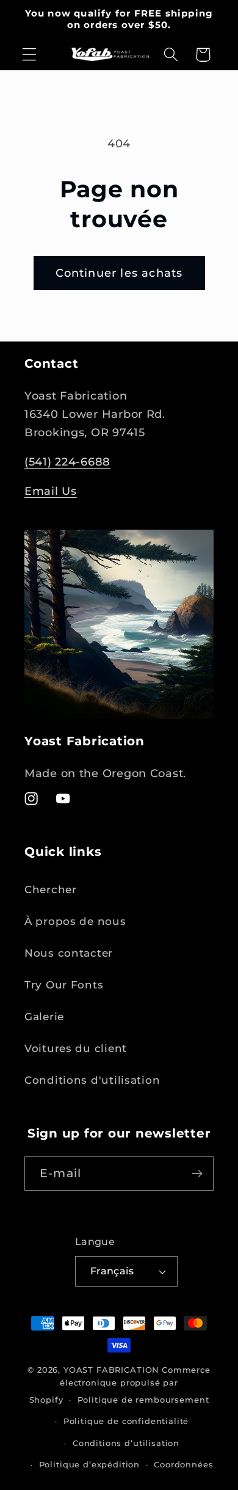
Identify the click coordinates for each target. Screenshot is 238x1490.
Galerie (44, 1016)
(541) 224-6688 (67, 462)
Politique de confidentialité (126, 1421)
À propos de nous (75, 921)
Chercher (50, 889)
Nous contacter (68, 953)
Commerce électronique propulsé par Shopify (120, 1384)
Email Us (50, 491)
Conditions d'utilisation (92, 1080)
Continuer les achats (119, 273)
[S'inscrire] (197, 1173)
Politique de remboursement (143, 1399)
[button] (29, 54)
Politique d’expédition (89, 1464)
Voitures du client (75, 1048)
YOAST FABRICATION (111, 1370)
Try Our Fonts (63, 985)
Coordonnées (183, 1464)
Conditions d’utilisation (126, 1443)
